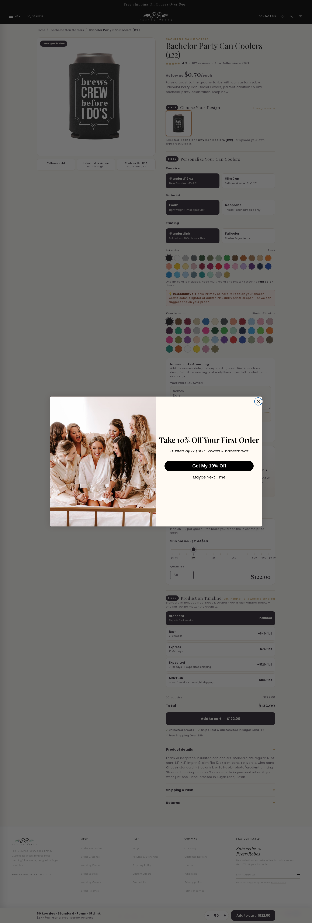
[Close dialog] (258, 401)
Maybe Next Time (209, 477)
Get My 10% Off (209, 466)
